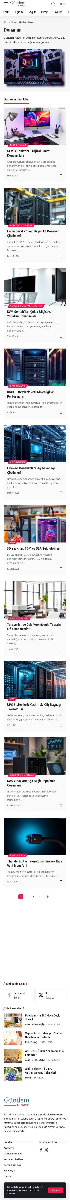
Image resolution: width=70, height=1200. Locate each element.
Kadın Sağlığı (31, 1042)
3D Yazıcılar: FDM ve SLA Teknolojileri (33, 548)
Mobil (28, 1077)
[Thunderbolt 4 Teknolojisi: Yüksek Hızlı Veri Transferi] (35, 836)
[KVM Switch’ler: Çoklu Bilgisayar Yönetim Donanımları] (35, 287)
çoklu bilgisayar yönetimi (26, 306)
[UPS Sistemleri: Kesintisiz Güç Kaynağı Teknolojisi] (35, 680)
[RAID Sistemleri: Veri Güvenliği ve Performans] (35, 367)
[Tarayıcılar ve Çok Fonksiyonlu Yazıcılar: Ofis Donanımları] (35, 599)
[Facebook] (19, 995)
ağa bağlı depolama (22, 775)
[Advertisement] (35, 942)
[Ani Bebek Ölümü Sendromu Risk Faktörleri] (13, 1056)
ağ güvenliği (17, 462)
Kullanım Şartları (17, 1190)
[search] (53, 4)
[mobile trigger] (7, 4)
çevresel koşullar (21, 225)
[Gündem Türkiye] (18, 4)
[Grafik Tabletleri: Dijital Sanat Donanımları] (35, 126)
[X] (50, 995)
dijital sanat (18, 145)
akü (12, 699)
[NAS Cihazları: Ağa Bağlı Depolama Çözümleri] (35, 756)
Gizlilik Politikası (32, 1187)
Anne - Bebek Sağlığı (35, 1024)
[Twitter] (46, 1150)
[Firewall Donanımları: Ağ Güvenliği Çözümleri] (35, 443)
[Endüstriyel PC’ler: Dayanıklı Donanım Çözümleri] (35, 206)
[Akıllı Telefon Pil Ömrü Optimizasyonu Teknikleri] (13, 1074)
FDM (12, 542)
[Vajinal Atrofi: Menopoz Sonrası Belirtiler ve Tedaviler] (13, 1038)
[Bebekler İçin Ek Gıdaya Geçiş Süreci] (13, 1021)
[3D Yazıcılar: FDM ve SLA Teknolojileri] (35, 524)
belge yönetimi (19, 618)
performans (17, 386)
